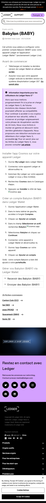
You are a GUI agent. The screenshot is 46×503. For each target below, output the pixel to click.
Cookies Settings (23, 490)
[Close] (42, 477)
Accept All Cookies (23, 497)
